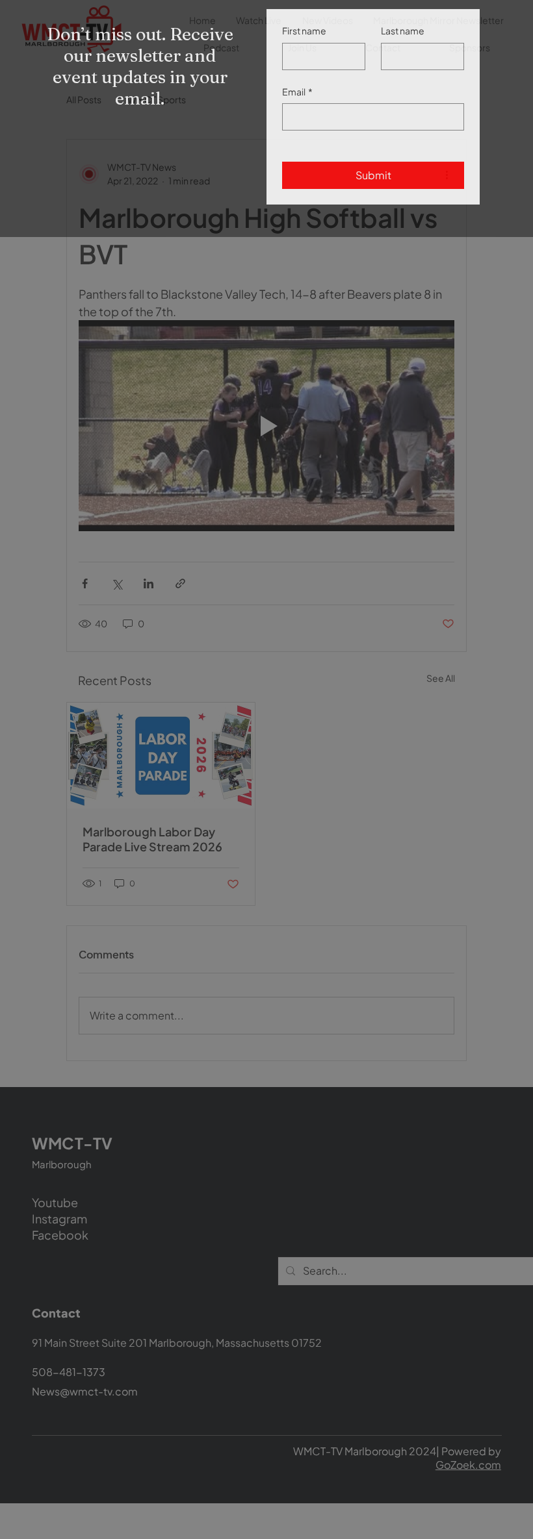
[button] (508, 19)
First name (304, 60)
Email (297, 121)
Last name (402, 60)
